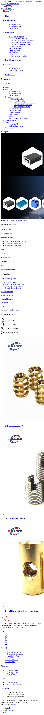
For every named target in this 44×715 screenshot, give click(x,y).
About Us (9, 20)
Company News (14, 68)
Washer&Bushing (15, 50)
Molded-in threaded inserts (23, 42)
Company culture (15, 26)
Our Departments (13, 60)
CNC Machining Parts (16, 37)
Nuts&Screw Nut (15, 46)
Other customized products (18, 56)
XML (4, 4)
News (7, 64)
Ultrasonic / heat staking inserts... (16, 284)
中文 (2, 83)
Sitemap (11, 4)
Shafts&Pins (13, 52)
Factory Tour (13, 28)
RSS (17, 4)
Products (9, 32)
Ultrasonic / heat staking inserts (24, 40)
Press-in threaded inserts (22, 44)
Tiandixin (14, 704)
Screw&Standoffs (15, 48)
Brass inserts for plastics (17, 39)
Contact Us (10, 74)
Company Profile (15, 24)
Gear (11, 54)
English (7, 83)
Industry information (16, 70)
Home (7, 16)
